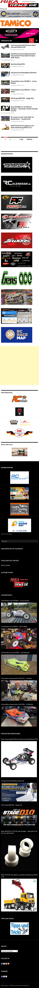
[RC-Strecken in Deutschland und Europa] (25, 422)
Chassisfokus (6, 595)
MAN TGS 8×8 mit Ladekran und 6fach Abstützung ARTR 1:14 (22, 126)
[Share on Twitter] (4, 976)
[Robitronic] (16, 221)
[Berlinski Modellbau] (19, 14)
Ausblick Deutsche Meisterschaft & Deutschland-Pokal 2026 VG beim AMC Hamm (23, 55)
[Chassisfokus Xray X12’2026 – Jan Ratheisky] (19, 664)
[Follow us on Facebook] (2, 964)
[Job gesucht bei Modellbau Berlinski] (19, 792)
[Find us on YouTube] (8, 964)
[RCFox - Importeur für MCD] (19, 493)
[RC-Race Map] (16, 335)
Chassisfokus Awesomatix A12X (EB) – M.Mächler (17, 704)
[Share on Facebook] (2, 976)
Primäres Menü (36, 40)
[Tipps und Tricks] (19, 928)
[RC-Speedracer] (14, 422)
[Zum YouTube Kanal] (19, 582)
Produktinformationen (10, 733)
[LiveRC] (19, 411)
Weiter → (30, 139)
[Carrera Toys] (16, 297)
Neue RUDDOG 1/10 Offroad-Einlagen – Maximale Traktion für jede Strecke (24, 109)
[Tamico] (15, 23)
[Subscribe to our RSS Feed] (6, 964)
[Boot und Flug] (19, 452)
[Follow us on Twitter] (4, 964)
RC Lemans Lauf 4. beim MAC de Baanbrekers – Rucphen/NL (22, 118)
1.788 (21, 139)
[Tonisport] (16, 165)
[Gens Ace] (16, 278)
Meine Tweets (5, 565)
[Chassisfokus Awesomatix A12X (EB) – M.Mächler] (19, 716)
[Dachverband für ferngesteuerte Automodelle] (20, 433)
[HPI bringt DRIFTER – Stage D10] (19, 817)
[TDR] (19, 509)
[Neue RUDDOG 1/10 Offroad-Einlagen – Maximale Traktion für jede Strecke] (19, 853)
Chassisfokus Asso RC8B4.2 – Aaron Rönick (15, 600)
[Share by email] (6, 976)
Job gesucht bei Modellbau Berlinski (23, 73)
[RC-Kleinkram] (16, 183)
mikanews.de (6, 40)
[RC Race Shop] (19, 477)
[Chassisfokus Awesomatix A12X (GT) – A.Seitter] (19, 690)
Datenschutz (4, 985)
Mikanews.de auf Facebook (12, 549)
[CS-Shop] (16, 202)
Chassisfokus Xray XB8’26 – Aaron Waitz (14, 626)
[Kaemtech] (16, 259)
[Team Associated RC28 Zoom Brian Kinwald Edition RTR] (19, 759)
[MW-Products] (16, 240)
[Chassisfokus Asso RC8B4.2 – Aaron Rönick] (19, 613)
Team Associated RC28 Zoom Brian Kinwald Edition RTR (23, 46)
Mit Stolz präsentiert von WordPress (19, 985)
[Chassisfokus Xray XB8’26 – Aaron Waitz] (19, 638)
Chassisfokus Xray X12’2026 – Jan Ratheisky (15, 652)
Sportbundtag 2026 (18, 64)
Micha (22, 49)
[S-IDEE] (19, 33)
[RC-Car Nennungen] (16, 316)
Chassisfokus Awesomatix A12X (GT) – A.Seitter (16, 678)
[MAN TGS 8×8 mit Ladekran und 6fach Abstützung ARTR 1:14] (19, 895)
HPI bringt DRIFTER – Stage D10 (22, 98)
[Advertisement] (19, 365)
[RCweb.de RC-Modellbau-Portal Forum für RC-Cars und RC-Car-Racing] (19, 400)
